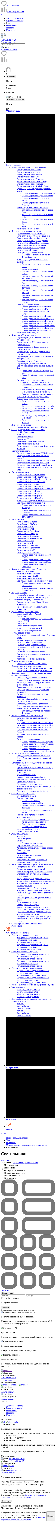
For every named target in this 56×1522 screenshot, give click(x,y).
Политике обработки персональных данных (23, 1518)
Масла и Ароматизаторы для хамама (33, 396)
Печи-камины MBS (25, 543)
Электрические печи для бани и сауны (28, 167)
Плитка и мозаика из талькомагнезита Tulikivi (32, 801)
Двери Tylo (22, 623)
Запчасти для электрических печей (32, 207)
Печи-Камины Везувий (27, 522)
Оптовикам (11, 1119)
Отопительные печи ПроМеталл (31, 498)
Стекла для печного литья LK (35, 746)
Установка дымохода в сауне (29, 959)
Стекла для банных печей (28, 304)
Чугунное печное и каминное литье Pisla (35, 725)
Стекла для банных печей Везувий (37, 321)
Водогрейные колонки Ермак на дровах (34, 595)
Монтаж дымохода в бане (28, 992)
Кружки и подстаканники (28, 862)
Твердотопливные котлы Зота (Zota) (33, 463)
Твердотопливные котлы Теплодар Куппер (36, 460)
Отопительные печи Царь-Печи (31, 474)
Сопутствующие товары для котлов (32, 704)
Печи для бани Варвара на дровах (32, 245)
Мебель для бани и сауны (28, 914)
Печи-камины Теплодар (27, 533)
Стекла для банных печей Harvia (36, 307)
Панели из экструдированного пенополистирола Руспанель (35, 825)
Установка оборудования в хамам (31, 975)
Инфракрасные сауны (21, 425)
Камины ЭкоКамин (25, 571)
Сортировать (18, 1162)
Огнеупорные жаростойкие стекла (26, 923)
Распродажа (16, 926)
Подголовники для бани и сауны (31, 888)
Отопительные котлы (20, 451)
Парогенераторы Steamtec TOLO (31, 363)
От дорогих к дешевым (14, 1170)
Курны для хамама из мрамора (35, 382)
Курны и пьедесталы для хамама (31, 380)
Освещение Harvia (25, 437)
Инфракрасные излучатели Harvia (32, 427)
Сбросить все (7, 1293)
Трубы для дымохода (20, 633)
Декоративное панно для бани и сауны (34, 912)
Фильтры (5, 1160)
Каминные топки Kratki (27, 576)
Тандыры (21, 841)
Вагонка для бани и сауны (28, 829)
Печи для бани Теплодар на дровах (32, 240)
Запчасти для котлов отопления (31, 708)
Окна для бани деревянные (29, 630)
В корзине (11, 76)
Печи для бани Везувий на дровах (32, 238)
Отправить (6, 1501)
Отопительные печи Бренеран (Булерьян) (35, 489)
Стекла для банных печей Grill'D (36, 330)
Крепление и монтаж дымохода (31, 659)
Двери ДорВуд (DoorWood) (29, 614)
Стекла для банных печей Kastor (36, 309)
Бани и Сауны (23, 1006)
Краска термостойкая (26, 774)
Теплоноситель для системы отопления (34, 706)
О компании (11, 25)
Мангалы (21, 836)
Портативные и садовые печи (30, 845)
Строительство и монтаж (17, 933)
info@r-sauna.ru (7, 1392)
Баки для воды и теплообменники (26, 753)
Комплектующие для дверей (29, 628)
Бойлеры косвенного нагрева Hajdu (32, 597)
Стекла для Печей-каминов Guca (36, 559)
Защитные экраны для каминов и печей (34, 871)
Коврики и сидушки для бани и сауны (34, 890)
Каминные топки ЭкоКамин (29, 578)
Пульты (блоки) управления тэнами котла (35, 680)
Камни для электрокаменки (29, 229)
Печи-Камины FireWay (27, 524)
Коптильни (22, 852)
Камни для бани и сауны (28, 333)
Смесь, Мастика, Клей (26, 796)
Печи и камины (24, 1008)
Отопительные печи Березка (29, 496)
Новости (10, 28)
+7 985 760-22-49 (16, 1461)
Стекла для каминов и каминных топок (34, 581)
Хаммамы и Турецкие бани (23, 335)
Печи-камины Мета (25, 541)
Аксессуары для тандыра (33, 843)
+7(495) (8, 40)
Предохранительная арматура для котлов (35, 687)
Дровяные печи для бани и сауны (26, 231)
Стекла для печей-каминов (29, 552)
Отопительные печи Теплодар (30, 484)
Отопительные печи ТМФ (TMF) (31, 481)
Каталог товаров (13, 165)
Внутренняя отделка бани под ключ (32, 937)
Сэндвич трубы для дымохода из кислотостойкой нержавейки (31, 641)
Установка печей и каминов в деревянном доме (32, 985)
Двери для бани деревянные (29, 626)
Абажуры (21, 434)
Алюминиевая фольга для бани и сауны (34, 779)
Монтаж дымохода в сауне (28, 989)
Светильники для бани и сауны (31, 441)
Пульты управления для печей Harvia (38, 193)
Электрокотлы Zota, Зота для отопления (34, 671)
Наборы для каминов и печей (30, 867)
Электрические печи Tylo (28, 177)
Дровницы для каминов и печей (31, 869)
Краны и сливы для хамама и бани (37, 394)
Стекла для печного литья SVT (35, 748)
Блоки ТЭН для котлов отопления (32, 678)
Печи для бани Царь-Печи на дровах (33, 243)
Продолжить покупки (15, 99)
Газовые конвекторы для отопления (27, 600)
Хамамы (20, 1004)
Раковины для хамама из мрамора (37, 389)
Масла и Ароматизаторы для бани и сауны (35, 881)
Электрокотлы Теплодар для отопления (34, 668)
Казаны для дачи (24, 857)
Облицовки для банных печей (30, 252)
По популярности (12, 1176)
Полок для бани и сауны (27, 831)
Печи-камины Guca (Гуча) (28, 531)
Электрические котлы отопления (26, 666)
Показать (5, 1307)
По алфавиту (10, 1178)
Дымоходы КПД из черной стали (31, 645)
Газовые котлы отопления (23, 661)
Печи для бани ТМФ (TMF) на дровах (33, 236)
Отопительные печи (20, 472)
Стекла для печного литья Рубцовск (38, 744)
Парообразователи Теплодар (29, 361)
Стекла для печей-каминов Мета (36, 562)
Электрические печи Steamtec (30, 184)
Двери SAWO (23, 621)
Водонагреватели (19, 593)
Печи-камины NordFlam (27, 550)
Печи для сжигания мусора (29, 855)
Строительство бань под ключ (24, 935)
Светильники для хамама (28, 444)
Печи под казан (23, 850)
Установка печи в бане (27, 940)
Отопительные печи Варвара (29, 493)
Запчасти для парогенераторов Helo (38, 406)
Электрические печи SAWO (29, 174)
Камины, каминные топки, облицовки (28, 569)
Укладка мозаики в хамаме (28, 973)
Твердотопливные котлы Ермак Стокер (34, 465)
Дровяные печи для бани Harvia (31, 233)
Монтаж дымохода (19, 987)
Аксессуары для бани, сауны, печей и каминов (32, 864)
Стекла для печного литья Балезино (38, 751)
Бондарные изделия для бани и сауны (33, 878)
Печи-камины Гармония (27, 545)
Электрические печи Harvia (29, 170)
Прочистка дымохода (26, 782)
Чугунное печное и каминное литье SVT (35, 722)
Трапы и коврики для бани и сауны (32, 907)
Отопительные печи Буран (29, 491)
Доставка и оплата (14, 18)
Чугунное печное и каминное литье (27, 715)
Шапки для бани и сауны (28, 904)
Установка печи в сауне (27, 956)
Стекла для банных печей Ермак (36, 316)
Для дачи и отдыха (19, 834)
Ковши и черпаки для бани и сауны (32, 883)
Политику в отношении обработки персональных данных (23, 1496)
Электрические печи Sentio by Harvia (33, 186)
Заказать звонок (8, 42)
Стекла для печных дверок (28, 739)
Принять (50, 1516)
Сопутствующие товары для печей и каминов (31, 763)
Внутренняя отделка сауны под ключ (33, 954)
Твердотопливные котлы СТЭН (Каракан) (35, 453)
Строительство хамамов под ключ (26, 968)
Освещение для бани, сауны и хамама (28, 429)
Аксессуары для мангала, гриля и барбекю (35, 848)
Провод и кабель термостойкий (31, 777)
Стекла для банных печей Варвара (37, 323)
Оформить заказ (13, 111)
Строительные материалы (23, 793)
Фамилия (5, 1482)
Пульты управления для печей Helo (37, 196)
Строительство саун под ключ (24, 952)
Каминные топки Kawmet (28, 574)
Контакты (10, 30)
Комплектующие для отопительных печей (35, 500)
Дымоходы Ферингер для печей (31, 652)
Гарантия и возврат (14, 21)
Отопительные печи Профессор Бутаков (34, 479)
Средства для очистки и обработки (32, 791)
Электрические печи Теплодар (30, 179)
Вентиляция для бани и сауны (30, 784)
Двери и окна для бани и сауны (25, 611)
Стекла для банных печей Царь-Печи (38, 326)
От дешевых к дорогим (14, 1173)
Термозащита (22, 765)
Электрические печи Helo (28, 172)
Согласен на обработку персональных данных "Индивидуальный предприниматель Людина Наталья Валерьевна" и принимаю (25, 1493)
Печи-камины (17, 519)
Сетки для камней (30, 269)
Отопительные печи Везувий (30, 486)
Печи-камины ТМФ (25, 529)
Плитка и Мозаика (25, 798)
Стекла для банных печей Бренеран (38, 328)
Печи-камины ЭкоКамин (28, 536)
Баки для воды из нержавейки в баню (33, 756)
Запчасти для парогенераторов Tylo (37, 408)
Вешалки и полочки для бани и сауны (33, 909)
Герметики (21, 772)
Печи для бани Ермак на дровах (31, 250)
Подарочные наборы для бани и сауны (34, 916)
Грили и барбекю (24, 838)
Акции (9, 1129)
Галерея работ (12, 1067)
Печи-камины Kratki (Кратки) (30, 538)
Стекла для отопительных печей (31, 503)
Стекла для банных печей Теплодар (38, 318)
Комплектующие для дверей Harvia (37, 619)
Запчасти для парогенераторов (30, 399)
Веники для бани (24, 886)
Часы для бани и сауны (27, 902)
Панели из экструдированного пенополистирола (30, 816)
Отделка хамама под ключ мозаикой (33, 970)
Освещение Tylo (24, 439)
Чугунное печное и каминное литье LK (34, 727)
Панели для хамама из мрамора (36, 392)
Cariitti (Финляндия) (25, 432)
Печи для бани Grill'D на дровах (31, 248)
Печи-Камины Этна (25, 526)
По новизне (9, 1168)
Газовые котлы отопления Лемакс (32, 663)
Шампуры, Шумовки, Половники (32, 860)
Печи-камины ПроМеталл (28, 548)
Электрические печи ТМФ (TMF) (31, 181)
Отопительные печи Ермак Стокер (32, 477)
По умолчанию (31, 1162)
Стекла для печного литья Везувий (37, 741)
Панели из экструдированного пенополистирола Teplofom (35, 820)
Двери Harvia (22, 616)
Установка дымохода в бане (29, 942)
